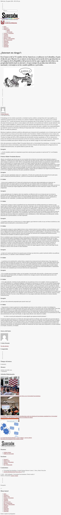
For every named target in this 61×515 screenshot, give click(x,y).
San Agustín (9, 32)
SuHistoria (6, 45)
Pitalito (8, 30)
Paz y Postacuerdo (8, 40)
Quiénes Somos (7, 452)
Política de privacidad (9, 453)
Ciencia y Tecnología (9, 33)
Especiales (6, 46)
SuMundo (6, 41)
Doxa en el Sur (7, 37)
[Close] (1, 488)
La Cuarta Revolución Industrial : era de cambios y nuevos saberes (16, 437)
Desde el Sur (7, 29)
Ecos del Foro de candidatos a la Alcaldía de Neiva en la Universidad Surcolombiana (20, 396)
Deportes (6, 44)
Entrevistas (6, 42)
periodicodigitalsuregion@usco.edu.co (13, 471)
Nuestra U (6, 28)
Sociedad (6, 34)
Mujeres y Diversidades (9, 38)
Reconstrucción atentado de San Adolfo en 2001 (12, 439)
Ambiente (6, 36)
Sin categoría (4, 49)
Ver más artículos (5, 346)
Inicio (5, 26)
